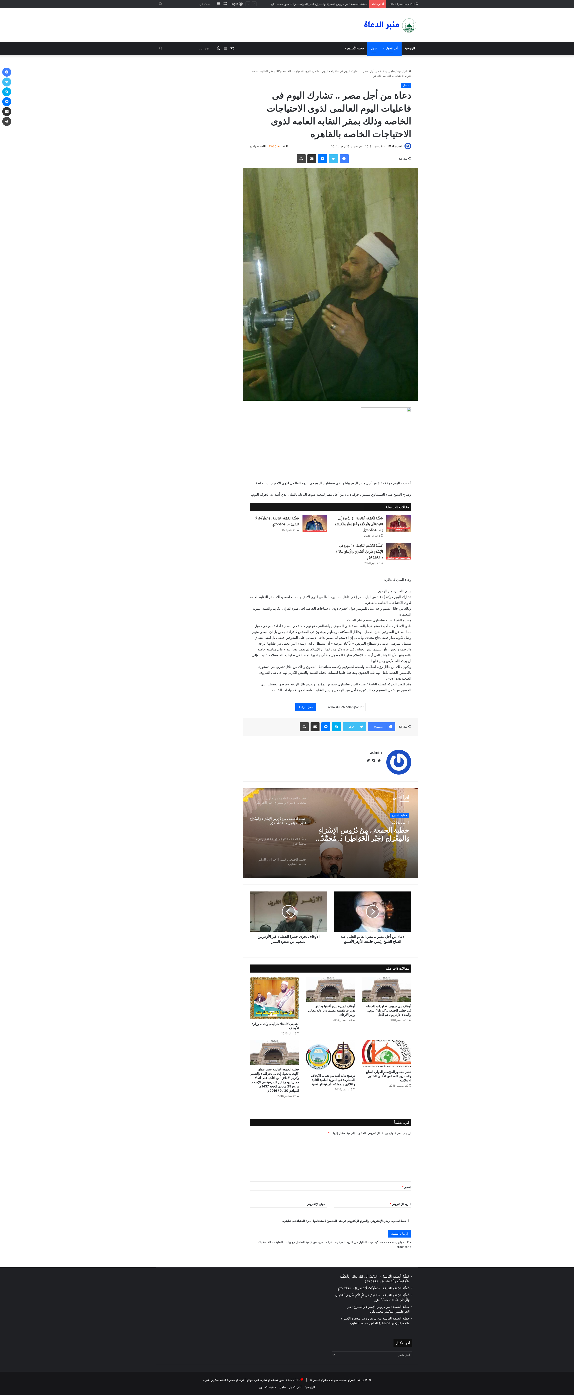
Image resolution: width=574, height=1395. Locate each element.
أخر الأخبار (392, 48)
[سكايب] (336, 726)
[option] (330, 833)
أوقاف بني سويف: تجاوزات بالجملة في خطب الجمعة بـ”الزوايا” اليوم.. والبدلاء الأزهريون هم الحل (388, 1010)
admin (399, 146)
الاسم (406, 1187)
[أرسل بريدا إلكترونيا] (390, 146)
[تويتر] (333, 158)
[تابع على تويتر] (392, 146)
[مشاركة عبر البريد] (311, 158)
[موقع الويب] (379, 760)
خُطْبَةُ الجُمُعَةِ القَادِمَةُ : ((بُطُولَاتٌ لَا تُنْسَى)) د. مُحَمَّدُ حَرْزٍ (373, 1288)
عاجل (373, 48)
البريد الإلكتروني (400, 1204)
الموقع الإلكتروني (317, 1204)
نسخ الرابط (306, 707)
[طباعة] (301, 158)
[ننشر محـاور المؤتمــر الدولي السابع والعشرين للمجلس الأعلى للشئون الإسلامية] (386, 1053)
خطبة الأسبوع (355, 48)
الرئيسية (410, 48)
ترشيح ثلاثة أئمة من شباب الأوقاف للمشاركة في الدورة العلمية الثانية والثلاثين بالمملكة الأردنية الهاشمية (333, 1080)
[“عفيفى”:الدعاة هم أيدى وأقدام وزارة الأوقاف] (274, 998)
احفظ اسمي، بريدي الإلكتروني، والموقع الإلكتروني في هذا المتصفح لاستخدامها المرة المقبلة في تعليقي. (344, 1221)
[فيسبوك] (344, 158)
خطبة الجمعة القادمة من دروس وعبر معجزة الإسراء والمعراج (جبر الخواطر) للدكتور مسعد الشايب (306, 4)
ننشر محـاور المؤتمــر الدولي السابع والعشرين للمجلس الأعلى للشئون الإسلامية (388, 1076)
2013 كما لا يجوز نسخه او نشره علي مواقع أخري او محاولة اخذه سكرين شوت (251, 1380)
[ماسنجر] (322, 158)
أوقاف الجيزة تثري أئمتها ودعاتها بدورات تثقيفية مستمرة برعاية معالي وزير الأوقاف (331, 1010)
